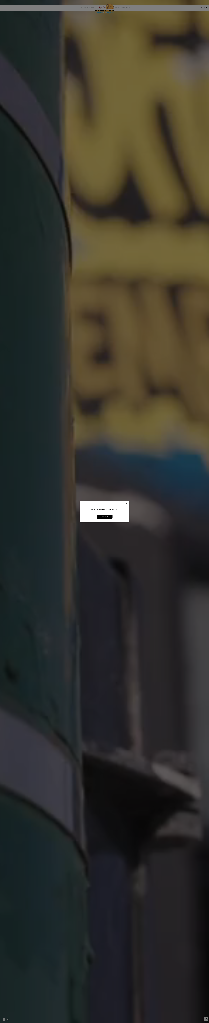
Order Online (104, 516)
